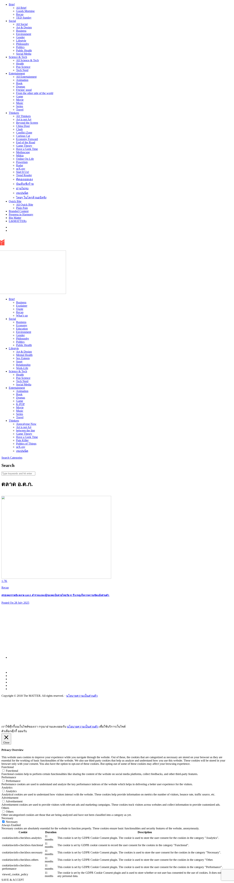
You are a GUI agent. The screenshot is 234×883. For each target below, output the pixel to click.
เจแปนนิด (22, 192)
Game (19, 96)
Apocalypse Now (26, 423)
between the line (25, 430)
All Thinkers (23, 116)
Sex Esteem (23, 358)
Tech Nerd (22, 70)
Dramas (20, 86)
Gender (20, 37)
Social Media (23, 53)
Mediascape (23, 152)
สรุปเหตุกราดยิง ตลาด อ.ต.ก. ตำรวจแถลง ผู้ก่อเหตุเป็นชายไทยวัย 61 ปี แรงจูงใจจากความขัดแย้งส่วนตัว (55, 595)
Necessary (12, 821)
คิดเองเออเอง (24, 179)
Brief (12, 4)
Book (19, 83)
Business (21, 30)
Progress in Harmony (21, 214)
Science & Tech (18, 57)
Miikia (20, 155)
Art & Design (24, 27)
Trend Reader (24, 175)
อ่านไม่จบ (22, 188)
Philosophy (22, 43)
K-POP (20, 404)
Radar (19, 165)
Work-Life (22, 368)
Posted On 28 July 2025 (15, 602)
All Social (22, 24)
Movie (20, 99)
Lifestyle (21, 40)
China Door (23, 126)
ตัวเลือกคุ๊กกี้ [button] (9, 731)
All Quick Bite (24, 204)
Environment (23, 34)
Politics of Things (26, 443)
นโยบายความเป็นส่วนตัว (82, 695)
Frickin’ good (24, 89)
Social (12, 20)
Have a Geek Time (27, 149)
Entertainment (17, 73)
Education (22, 328)
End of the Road (25, 142)
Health (20, 63)
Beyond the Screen (27, 122)
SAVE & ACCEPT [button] (12, 879)
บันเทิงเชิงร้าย (25, 183)
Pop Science (23, 66)
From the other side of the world (34, 93)
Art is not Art (23, 119)
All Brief (21, 7)
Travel (19, 109)
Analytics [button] (6, 787)
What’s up (22, 315)
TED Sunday (23, 17)
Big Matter (15, 217)
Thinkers (14, 112)
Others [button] (5, 807)
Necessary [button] (7, 818)
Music (19, 103)
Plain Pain (22, 207)
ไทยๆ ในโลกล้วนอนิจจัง (31, 197)
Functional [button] (7, 767)
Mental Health (24, 354)
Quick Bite (15, 201)
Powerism (22, 162)
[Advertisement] (118, 632)
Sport (19, 361)
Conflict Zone (24, 132)
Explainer (21, 305)
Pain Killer (22, 440)
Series (19, 106)
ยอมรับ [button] (22, 731)
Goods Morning (25, 11)
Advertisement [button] (9, 797)
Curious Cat (23, 135)
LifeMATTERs (18, 221)
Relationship (23, 364)
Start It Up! (22, 171)
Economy (21, 325)
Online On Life (25, 158)
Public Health (24, 50)
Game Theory (24, 145)
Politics (20, 47)
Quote (19, 309)
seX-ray (20, 168)
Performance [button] (8, 777)
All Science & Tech (27, 60)
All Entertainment (26, 76)
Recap (19, 14)
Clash (19, 129)
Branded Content (19, 211)
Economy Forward (27, 139)
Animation (22, 80)
